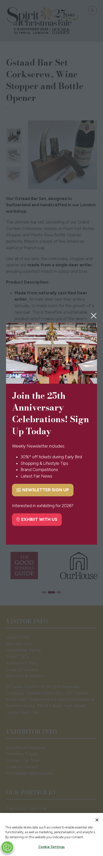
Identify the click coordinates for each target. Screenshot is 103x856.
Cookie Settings (51, 847)
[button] (93, 315)
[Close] (97, 819)
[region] (51, 834)
